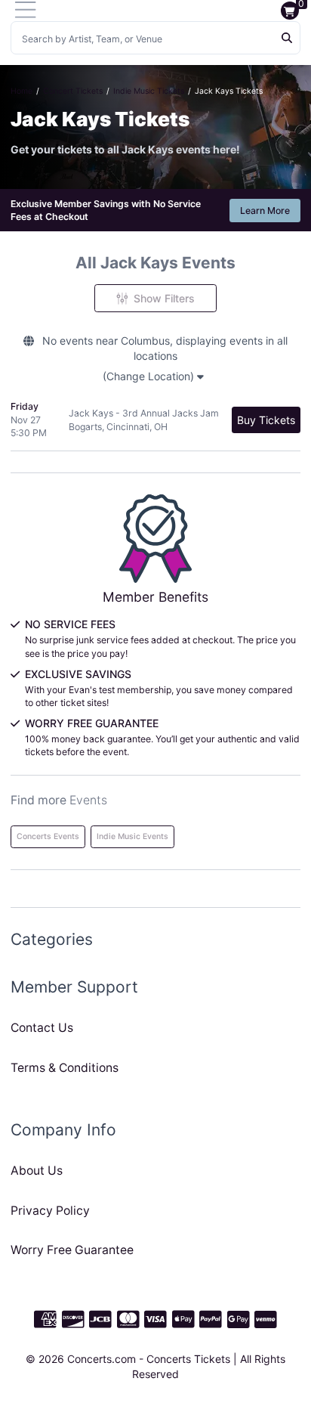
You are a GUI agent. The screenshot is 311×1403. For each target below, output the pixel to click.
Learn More (265, 210)
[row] (155, 420)
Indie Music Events (132, 836)
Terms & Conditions (65, 1068)
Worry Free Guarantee (72, 1250)
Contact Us (42, 1028)
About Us (37, 1170)
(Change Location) (150, 376)
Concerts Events (48, 836)
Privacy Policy (50, 1210)
